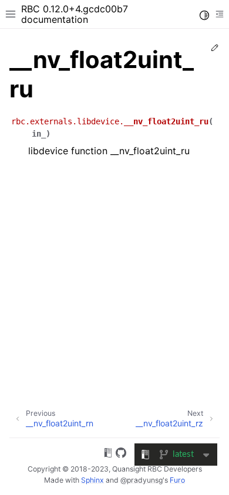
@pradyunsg (141, 480)
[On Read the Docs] (108, 454)
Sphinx (92, 480)
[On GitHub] (121, 454)
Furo (177, 480)
